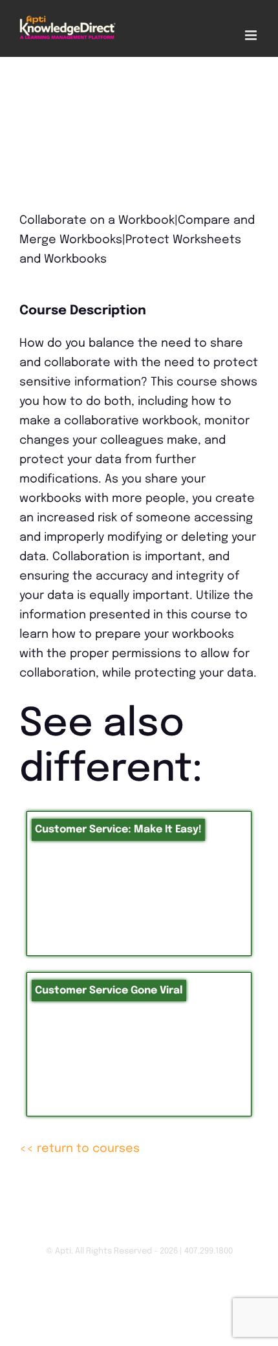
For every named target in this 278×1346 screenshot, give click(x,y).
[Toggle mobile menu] (252, 35)
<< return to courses (79, 1149)
